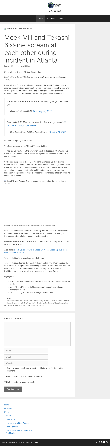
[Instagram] (52, 12)
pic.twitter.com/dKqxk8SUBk (21, 125)
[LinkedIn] (50, 12)
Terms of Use (12, 427)
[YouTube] (58, 12)
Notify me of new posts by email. (20, 382)
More (61, 19)
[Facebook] (55, 12)
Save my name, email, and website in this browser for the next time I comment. (36, 369)
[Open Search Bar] (70, 18)
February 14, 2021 (42, 111)
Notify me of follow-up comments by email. (25, 376)
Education (51, 19)
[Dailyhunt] (60, 12)
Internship (10, 419)
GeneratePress (32, 442)
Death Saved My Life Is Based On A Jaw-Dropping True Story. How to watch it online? (38, 300)
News (40, 19)
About (8, 416)
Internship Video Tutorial (18, 423)
